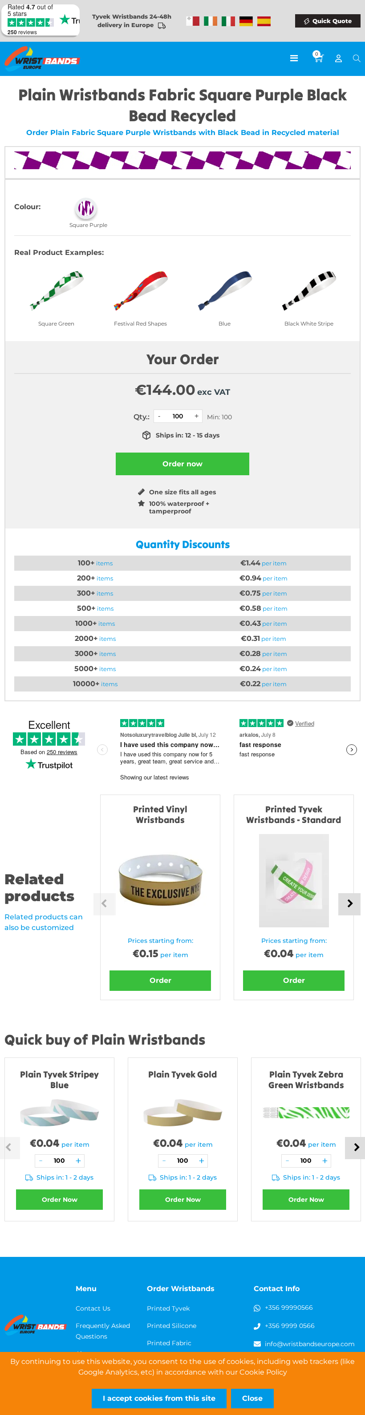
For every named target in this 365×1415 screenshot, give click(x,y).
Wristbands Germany (246, 21)
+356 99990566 (289, 1308)
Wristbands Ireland (210, 21)
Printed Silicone (171, 1326)
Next (349, 904)
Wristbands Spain (264, 21)
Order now (182, 464)
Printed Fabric (169, 1343)
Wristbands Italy (228, 21)
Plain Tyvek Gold (182, 1074)
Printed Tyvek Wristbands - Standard (293, 814)
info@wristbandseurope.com (310, 1344)
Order (160, 980)
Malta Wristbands (192, 21)
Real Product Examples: (59, 252)
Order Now (59, 1200)
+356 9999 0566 (290, 1326)
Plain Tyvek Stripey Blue (59, 1079)
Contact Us (93, 1308)
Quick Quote (332, 20)
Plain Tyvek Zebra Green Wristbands (306, 1079)
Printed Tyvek (168, 1308)
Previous (104, 904)
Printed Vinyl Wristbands (160, 814)
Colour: (27, 207)
